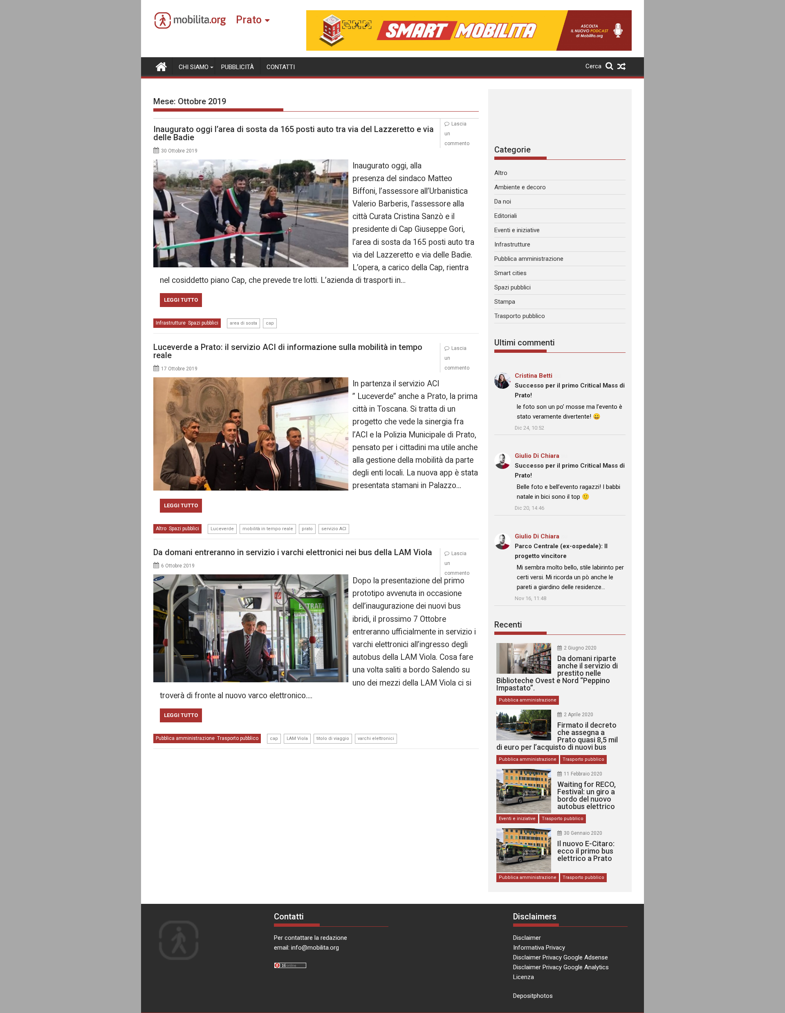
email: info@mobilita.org (306, 947)
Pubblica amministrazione (185, 738)
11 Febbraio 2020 (583, 774)
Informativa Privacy (539, 947)
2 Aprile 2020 (578, 714)
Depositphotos (533, 996)
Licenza (523, 977)
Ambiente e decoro (520, 187)
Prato (249, 20)
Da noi (502, 201)
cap (270, 323)
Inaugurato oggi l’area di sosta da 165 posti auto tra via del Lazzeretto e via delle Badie (293, 133)
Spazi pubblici (203, 323)
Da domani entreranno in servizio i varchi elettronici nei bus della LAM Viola (292, 552)
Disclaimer (527, 937)
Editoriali (505, 216)
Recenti (508, 625)
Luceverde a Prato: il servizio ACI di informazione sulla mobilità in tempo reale (287, 351)
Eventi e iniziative (517, 230)
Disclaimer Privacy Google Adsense (560, 957)
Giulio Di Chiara (537, 455)
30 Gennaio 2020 (583, 833)
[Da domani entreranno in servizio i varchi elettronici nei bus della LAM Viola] (250, 579)
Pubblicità (237, 67)
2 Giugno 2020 (580, 648)
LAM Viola (297, 738)
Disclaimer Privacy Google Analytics (561, 967)
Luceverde (222, 528)
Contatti (281, 67)
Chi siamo (194, 67)
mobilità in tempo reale (267, 528)
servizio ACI (333, 528)
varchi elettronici (376, 738)
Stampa (504, 301)
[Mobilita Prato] (161, 65)
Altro (161, 528)
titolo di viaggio (332, 738)
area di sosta (243, 323)
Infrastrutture (171, 323)
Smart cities (510, 273)
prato (307, 528)
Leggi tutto (181, 300)
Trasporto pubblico (237, 738)
